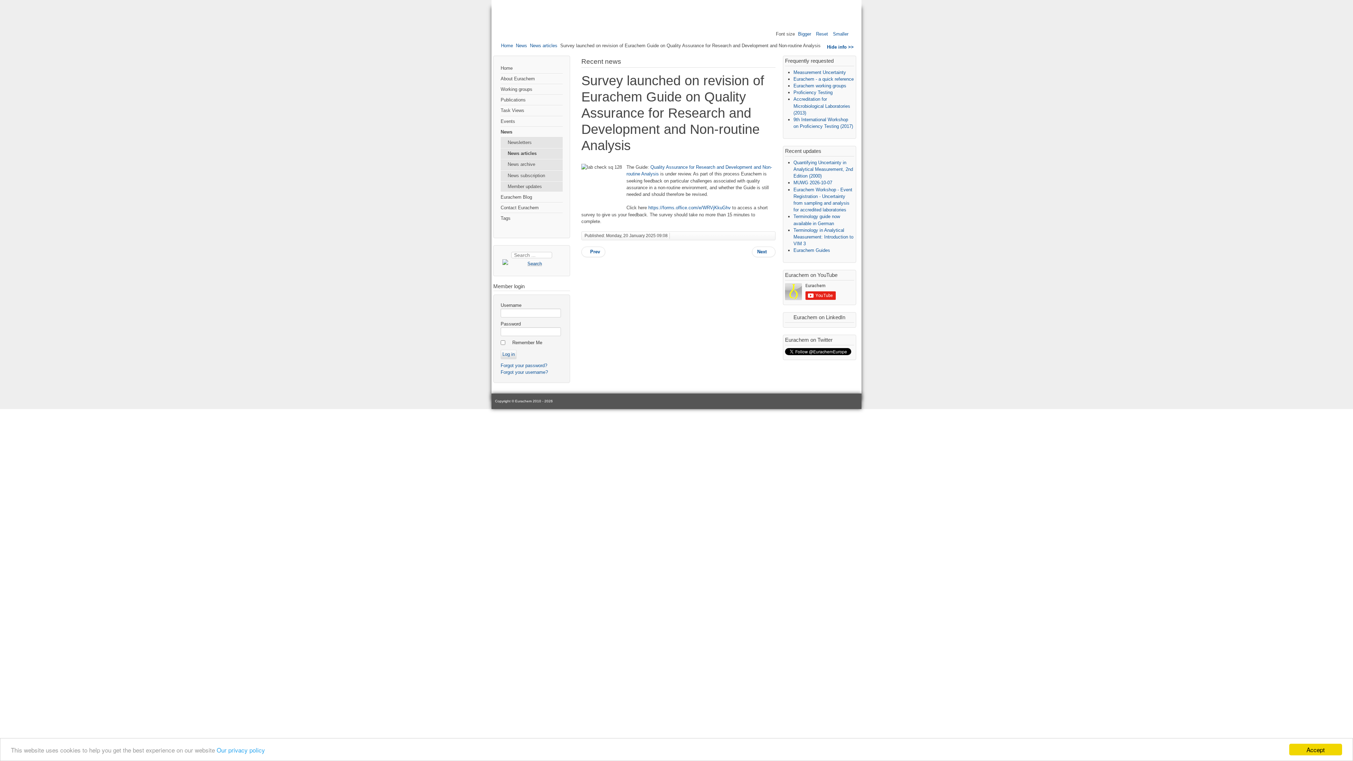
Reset (822, 34)
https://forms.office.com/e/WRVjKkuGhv (689, 207)
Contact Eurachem (520, 207)
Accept (1315, 749)
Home (507, 45)
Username (511, 305)
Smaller (840, 34)
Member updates (525, 186)
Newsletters (520, 142)
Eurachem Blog (516, 197)
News (521, 45)
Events (508, 121)
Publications (513, 100)
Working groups (516, 89)
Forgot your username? (524, 372)
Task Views (512, 110)
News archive (521, 164)
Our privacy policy (241, 749)
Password (511, 324)
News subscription (526, 175)
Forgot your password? (524, 365)
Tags (506, 218)
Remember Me (527, 342)
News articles (543, 45)
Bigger (804, 34)
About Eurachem (518, 78)
